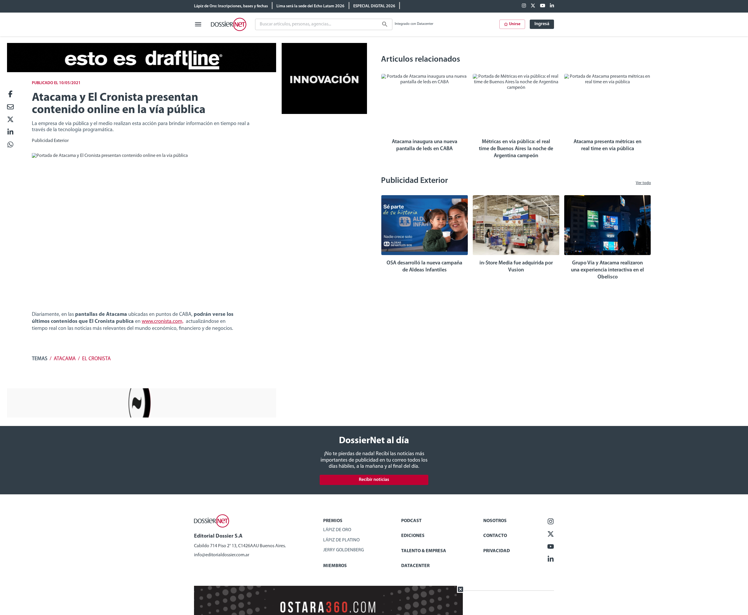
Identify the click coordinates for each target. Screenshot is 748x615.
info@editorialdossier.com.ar (221, 555)
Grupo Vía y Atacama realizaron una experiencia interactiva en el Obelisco (607, 270)
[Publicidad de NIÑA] (141, 416)
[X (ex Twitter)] (533, 6)
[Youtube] (542, 6)
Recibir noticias (374, 479)
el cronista (96, 359)
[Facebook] (524, 6)
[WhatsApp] (10, 145)
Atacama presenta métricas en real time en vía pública (607, 145)
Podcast (411, 521)
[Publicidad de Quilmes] (141, 71)
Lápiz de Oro (337, 530)
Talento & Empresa (423, 551)
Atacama (65, 359)
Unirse (514, 24)
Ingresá (541, 24)
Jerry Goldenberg (343, 550)
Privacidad (496, 551)
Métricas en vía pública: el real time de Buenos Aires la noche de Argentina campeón (516, 149)
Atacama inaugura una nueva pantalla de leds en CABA (424, 145)
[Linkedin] (552, 6)
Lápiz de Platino (341, 540)
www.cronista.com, (162, 321)
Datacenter (415, 566)
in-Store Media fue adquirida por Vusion (516, 267)
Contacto (495, 535)
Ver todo (643, 183)
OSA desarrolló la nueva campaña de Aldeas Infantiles (424, 267)
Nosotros (495, 521)
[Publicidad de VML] (324, 112)
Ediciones (413, 535)
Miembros (335, 566)
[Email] (10, 107)
